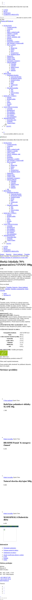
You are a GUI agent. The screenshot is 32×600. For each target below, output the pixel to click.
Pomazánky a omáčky (13, 159)
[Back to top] (0, 596)
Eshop (5, 559)
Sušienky (13, 187)
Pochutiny (10, 157)
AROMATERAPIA (9, 235)
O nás (5, 556)
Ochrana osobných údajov (11, 550)
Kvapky (9, 221)
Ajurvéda (9, 226)
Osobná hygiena (15, 197)
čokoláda (7, 289)
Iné (8, 189)
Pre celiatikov (11, 229)
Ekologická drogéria (12, 192)
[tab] (18, 293)
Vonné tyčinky (11, 240)
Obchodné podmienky (10, 548)
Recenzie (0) (7, 295)
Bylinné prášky (11, 216)
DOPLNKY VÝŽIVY (10, 213)
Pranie (12, 199)
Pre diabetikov (11, 230)
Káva (12, 168)
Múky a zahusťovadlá (13, 149)
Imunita (9, 215)
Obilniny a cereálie (12, 151)
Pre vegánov (10, 232)
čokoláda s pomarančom (17, 289)
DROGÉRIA (7, 191)
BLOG (6, 248)
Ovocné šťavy (15, 170)
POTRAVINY (8, 143)
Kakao (12, 167)
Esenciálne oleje (11, 237)
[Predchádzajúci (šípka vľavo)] (0, 599)
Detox (9, 219)
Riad (12, 200)
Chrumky (13, 183)
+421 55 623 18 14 (5, 579)
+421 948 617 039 (5, 577)
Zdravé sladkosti (11, 179)
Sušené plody (11, 175)
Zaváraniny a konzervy (13, 178)
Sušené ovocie (15, 184)
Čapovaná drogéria (16, 194)
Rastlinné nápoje (15, 171)
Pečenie (9, 155)
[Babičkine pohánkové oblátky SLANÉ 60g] (17, 399)
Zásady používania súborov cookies (14, 555)
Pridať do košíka (8, 439)
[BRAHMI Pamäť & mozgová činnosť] (17, 437)
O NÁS (6, 246)
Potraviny (8, 254)
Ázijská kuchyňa (12, 144)
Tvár (12, 208)
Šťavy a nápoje (11, 162)
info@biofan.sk (4, 580)
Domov (2, 254)
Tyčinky (13, 186)
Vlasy (12, 211)
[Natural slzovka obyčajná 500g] (17, 476)
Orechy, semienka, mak (13, 154)
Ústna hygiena (15, 210)
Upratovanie (14, 202)
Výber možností (8, 400)
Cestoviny (10, 146)
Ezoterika (9, 238)
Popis (5, 293)
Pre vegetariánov (12, 234)
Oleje (8, 223)
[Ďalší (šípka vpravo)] (2, 599)
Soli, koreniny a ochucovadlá (15, 160)
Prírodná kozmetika (12, 205)
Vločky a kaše (11, 176)
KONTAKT (7, 249)
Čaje (8, 218)
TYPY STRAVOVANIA (11, 224)
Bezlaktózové (11, 227)
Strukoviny (10, 173)
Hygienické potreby (16, 195)
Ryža (8, 147)
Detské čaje (14, 165)
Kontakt (6, 558)
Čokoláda (13, 181)
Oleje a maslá (11, 152)
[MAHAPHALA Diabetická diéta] (17, 512)
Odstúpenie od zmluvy (10, 552)
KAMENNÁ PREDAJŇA (11, 251)
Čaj (12, 163)
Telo (12, 207)
